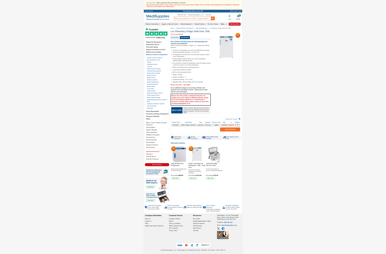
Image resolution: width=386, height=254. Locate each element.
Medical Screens (151, 75)
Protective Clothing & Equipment (157, 114)
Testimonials (157, 33)
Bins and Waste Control (153, 60)
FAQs (146, 223)
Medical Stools (151, 86)
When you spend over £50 (194, 207)
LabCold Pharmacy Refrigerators (177, 164)
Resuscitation (150, 142)
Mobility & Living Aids (152, 135)
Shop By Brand (151, 156)
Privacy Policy (173, 230)
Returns (171, 221)
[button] (229, 17)
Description (175, 37)
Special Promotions (153, 151)
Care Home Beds (151, 106)
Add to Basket (230, 129)
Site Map (195, 230)
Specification (185, 37)
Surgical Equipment (152, 84)
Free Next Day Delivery (194, 205)
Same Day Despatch (154, 205)
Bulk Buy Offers (157, 164)
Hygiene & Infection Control (155, 49)
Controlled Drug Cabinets (154, 71)
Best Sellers (196, 218)
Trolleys (149, 62)
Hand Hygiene (150, 127)
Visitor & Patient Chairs (153, 95)
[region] (179, 154)
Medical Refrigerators (153, 82)
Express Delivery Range (153, 97)
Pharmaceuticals (151, 140)
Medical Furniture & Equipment (156, 54)
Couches (149, 66)
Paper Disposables (152, 111)
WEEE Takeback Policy (176, 226)
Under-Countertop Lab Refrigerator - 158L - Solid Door (196, 165)
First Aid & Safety (152, 47)
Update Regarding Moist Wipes (202, 221)
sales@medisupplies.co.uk (196, 15)
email (185, 111)
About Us (147, 218)
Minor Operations (151, 132)
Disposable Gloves (152, 44)
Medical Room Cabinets (153, 73)
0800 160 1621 (182, 15)
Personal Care (150, 137)
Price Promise (149, 11)
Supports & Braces (152, 145)
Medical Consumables (153, 52)
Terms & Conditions (174, 223)
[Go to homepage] (158, 17)
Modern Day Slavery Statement (154, 226)
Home (172, 28)
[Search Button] (213, 18)
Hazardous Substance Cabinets (155, 103)
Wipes (148, 119)
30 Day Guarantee (173, 205)
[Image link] (157, 196)
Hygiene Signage (151, 130)
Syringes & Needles (153, 116)
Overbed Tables (151, 91)
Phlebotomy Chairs (152, 64)
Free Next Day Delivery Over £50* (193, 11)
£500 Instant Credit (235, 11)
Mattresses (150, 108)
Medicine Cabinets (152, 80)
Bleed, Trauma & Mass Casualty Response (156, 124)
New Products (150, 147)
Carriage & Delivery (174, 218)
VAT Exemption (173, 228)
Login (229, 19)
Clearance (149, 154)
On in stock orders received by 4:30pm (154, 208)
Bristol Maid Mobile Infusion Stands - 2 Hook (157, 100)
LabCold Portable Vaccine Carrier (211, 164)
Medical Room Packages (154, 69)
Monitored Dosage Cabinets (154, 93)
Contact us (148, 221)
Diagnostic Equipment (153, 42)
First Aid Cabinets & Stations (154, 57)
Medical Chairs (151, 77)
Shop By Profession (152, 159)
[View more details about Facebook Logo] (223, 228)
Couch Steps (150, 88)
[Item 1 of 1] (226, 47)
